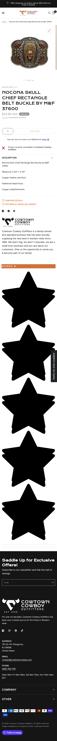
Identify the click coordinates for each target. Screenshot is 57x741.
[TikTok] (24, 630)
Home (4, 22)
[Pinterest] (18, 630)
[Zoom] (49, 30)
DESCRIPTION (9, 157)
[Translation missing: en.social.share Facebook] (3, 211)
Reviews (9, 266)
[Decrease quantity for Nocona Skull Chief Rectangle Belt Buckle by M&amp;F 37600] (4, 131)
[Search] (49, 13)
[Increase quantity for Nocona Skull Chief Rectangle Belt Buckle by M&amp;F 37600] (11, 131)
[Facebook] (5, 631)
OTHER (7, 699)
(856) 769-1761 (9, 669)
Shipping (5, 118)
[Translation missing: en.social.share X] (9, 211)
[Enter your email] (52, 582)
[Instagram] (11, 631)
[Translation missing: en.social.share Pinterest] (14, 211)
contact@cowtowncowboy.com (17, 659)
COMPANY (9, 689)
